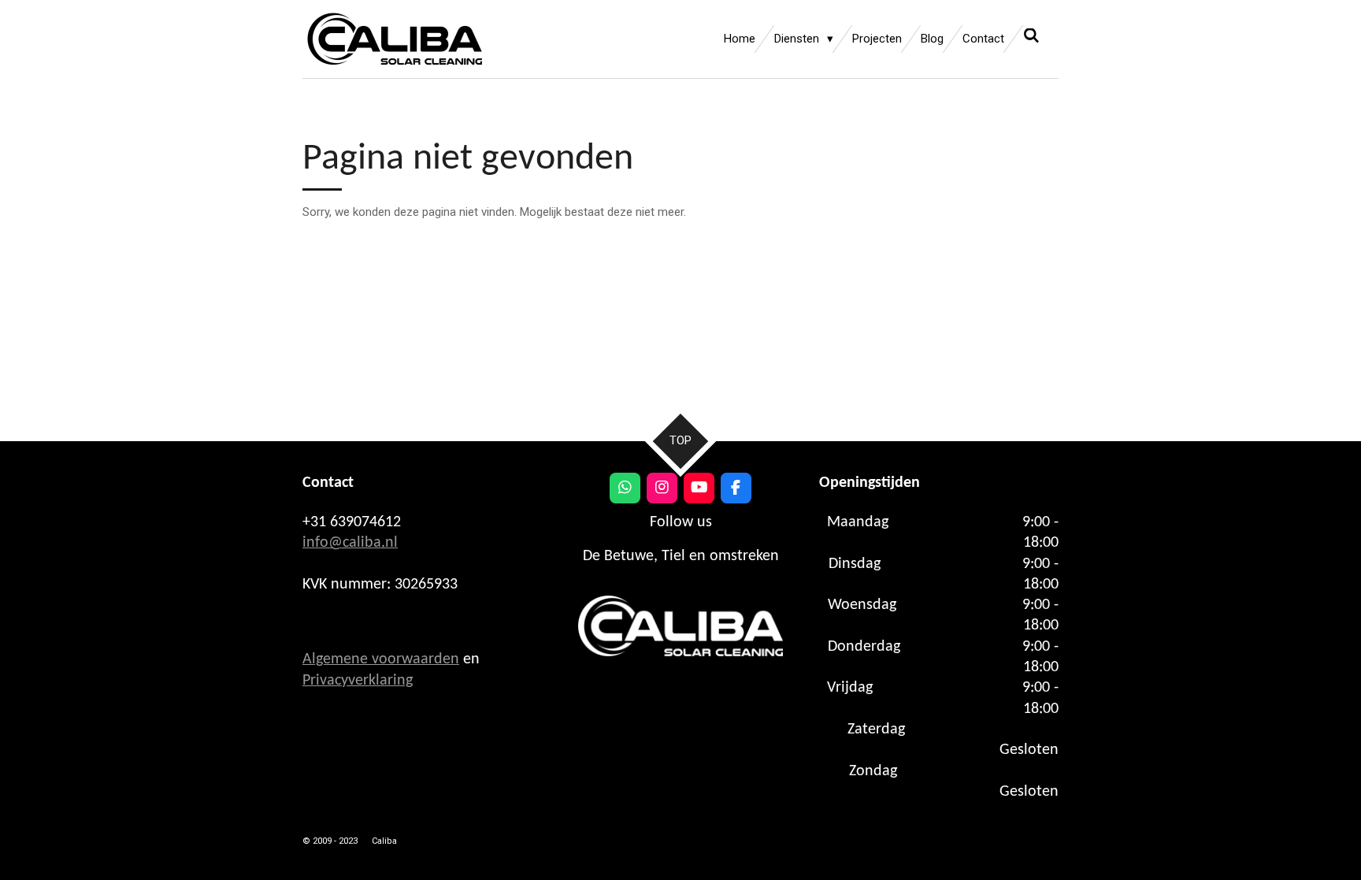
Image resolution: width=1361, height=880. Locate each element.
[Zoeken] (1031, 36)
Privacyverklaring (357, 681)
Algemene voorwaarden (380, 659)
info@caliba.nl (350, 543)
